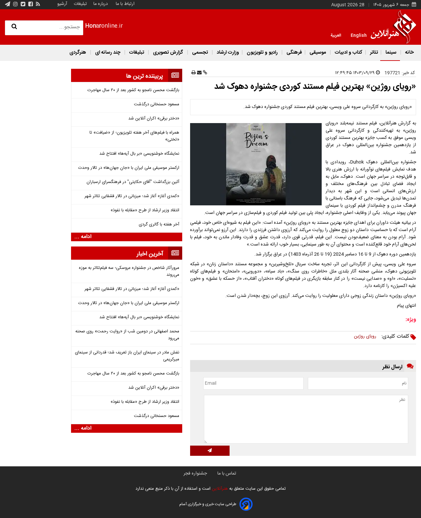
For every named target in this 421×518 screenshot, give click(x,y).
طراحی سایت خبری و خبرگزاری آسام (207, 504)
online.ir (104, 26)
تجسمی (200, 52)
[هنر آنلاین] (393, 27)
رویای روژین (365, 336)
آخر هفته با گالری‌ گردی (159, 224)
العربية (336, 35)
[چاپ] (193, 73)
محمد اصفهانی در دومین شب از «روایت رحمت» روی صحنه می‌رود (127, 335)
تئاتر (373, 52)
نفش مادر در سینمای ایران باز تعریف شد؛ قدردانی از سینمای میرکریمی (127, 356)
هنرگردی (77, 52)
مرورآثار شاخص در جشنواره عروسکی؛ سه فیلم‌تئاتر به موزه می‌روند (129, 271)
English (359, 35)
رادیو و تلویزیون (262, 52)
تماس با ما (226, 474)
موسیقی (317, 52)
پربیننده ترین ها (144, 76)
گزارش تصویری (168, 52)
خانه (409, 52)
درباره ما (100, 4)
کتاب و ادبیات (348, 52)
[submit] (210, 451)
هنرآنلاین (219, 488)
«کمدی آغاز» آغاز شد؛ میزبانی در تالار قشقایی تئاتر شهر (132, 196)
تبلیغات (79, 4)
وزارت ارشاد (227, 52)
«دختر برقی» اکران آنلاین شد (153, 118)
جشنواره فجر (195, 474)
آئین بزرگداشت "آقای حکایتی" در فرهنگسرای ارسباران (133, 182)
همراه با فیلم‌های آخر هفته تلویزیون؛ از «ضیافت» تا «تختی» (134, 136)
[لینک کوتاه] (204, 73)
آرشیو (62, 4)
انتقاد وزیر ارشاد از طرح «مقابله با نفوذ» (145, 210)
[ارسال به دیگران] (199, 73)
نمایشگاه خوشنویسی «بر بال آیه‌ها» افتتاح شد (139, 153)
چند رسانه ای (108, 52)
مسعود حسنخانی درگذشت (156, 104)
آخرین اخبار (150, 254)
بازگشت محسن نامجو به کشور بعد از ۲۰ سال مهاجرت (133, 90)
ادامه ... (82, 237)
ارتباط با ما (125, 4)
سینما (391, 52)
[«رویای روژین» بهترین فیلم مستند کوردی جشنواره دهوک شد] (257, 164)
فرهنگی (293, 52)
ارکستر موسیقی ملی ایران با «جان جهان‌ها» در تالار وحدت (128, 168)
